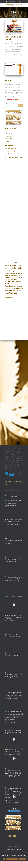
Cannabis (18, 268)
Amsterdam (8, 265)
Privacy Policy (16, 846)
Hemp (9, 279)
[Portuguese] (16, 99)
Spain (6, 288)
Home (10, 846)
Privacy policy (22, 858)
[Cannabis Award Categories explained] (14, 26)
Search (6, 103)
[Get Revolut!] (14, 392)
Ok (4, 858)
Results (8, 286)
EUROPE (7, 130)
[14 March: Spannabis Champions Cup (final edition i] (14, 796)
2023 (13, 263)
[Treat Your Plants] (14, 208)
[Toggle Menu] (25, 5)
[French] (9, 99)
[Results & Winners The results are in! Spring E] (14, 758)
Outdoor (14, 283)
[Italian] (13, 99)
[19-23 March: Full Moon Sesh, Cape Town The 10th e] (14, 681)
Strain (13, 288)
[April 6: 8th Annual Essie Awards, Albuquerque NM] (14, 566)
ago (11, 58)
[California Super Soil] (14, 315)
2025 (20, 263)
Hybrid (19, 281)
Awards (14, 265)
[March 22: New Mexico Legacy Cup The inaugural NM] (14, 720)
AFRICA (7, 141)
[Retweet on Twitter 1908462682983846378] (8, 486)
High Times (14, 279)
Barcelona (20, 265)
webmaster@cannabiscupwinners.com (15, 1)
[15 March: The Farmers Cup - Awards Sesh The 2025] (14, 777)
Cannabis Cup (9, 271)
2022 (10, 263)
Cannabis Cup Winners (12, 273)
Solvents (20, 286)
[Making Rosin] (14, 69)
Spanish (10, 288)
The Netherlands (19, 288)
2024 (16, 263)
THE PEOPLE (8, 153)
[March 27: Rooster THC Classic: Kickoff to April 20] (14, 701)
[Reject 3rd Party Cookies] (26, 856)
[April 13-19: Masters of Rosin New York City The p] (14, 528)
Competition (7, 275)
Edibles (7, 277)
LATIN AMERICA (9, 136)
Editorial (9, 34)
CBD (21, 273)
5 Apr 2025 (18, 478)
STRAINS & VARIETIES (10, 151)
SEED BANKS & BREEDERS (11, 148)
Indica (7, 283)
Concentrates (14, 275)
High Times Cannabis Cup (11, 281)
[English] (7, 99)
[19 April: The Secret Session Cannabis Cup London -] (14, 509)
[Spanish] (18, 99)
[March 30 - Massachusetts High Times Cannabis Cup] (14, 585)
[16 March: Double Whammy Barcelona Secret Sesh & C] (14, 739)
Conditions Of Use (11, 849)
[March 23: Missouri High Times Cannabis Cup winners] (14, 643)
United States (15, 290)
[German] (11, 99)
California (7, 268)
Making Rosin (9, 80)
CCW (6, 34)
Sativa (16, 286)
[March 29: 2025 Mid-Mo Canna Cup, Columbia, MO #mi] (14, 662)
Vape (20, 290)
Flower (16, 277)
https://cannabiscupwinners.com (12, 484)
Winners (13, 293)
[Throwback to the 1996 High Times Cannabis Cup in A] (14, 547)
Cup (19, 275)
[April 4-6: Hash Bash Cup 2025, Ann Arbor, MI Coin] (14, 624)
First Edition (12, 277)
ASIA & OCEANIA (9, 138)
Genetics (20, 277)
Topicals (6, 290)
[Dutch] (6, 99)
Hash (6, 279)
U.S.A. (10, 290)
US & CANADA (9, 133)
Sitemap (19, 849)
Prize (18, 283)
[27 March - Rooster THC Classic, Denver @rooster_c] (14, 605)
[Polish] (14, 99)
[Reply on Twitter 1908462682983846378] (6, 486)
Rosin (12, 286)
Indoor (10, 283)
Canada (11, 268)
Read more (7, 55)
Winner (7, 293)
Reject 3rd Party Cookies (12, 858)
